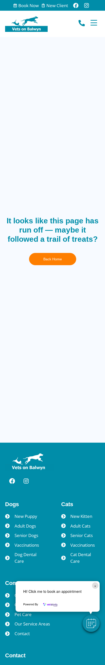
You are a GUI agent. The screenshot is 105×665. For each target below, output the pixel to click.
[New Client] (43, 5)
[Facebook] (76, 5)
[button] (91, 623)
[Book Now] (15, 5)
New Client (57, 5)
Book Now (28, 5)
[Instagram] (86, 5)
